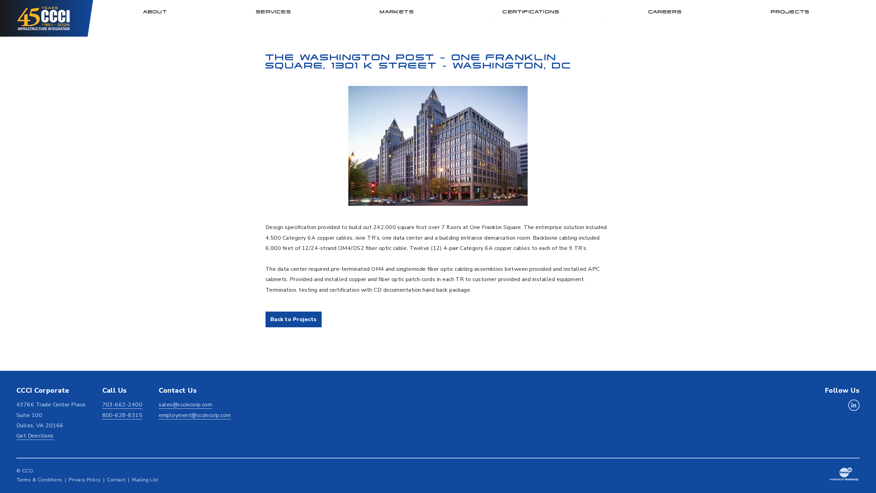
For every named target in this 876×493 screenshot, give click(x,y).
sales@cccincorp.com (185, 404)
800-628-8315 (122, 415)
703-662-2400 (122, 404)
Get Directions (35, 436)
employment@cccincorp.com (195, 415)
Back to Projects (293, 319)
